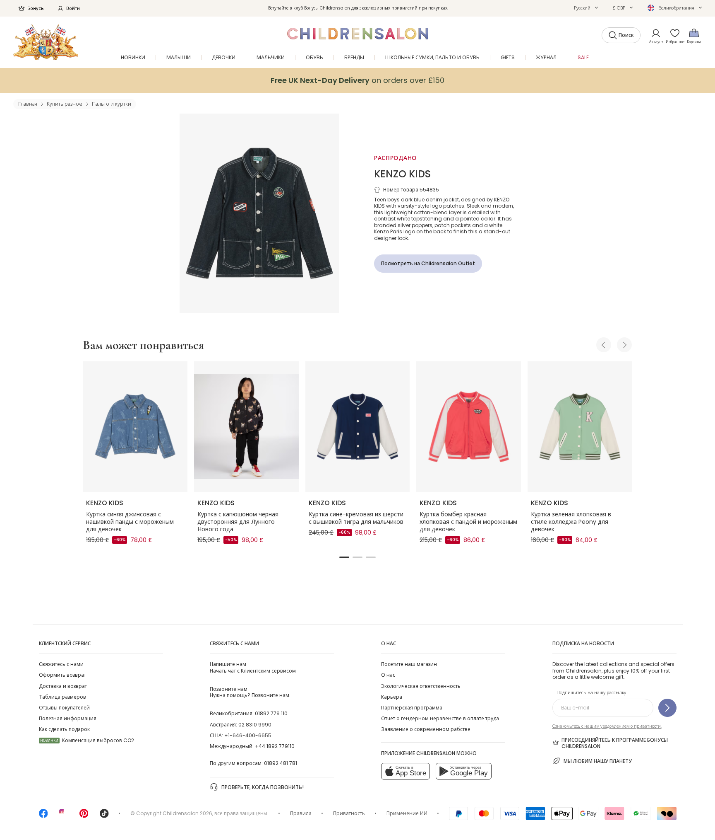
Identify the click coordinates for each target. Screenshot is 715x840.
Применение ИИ (406, 813)
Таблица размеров (62, 696)
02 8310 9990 (254, 724)
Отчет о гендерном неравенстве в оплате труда (440, 718)
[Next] (624, 344)
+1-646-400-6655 (247, 735)
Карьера (391, 696)
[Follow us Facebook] (43, 816)
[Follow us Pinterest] (84, 816)
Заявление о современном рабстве (425, 729)
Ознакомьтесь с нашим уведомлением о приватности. (607, 726)
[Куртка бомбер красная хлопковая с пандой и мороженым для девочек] (468, 426)
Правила (301, 813)
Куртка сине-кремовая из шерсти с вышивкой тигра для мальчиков (356, 518)
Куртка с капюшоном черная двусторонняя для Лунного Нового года (237, 522)
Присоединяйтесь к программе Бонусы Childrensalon (614, 743)
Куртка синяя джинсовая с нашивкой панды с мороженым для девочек (130, 522)
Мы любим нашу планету (598, 761)
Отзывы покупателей (64, 707)
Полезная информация (67, 718)
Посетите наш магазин (409, 664)
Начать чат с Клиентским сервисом (253, 667)
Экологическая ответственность (421, 686)
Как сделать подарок (64, 729)
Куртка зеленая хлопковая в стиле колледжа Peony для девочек (571, 522)
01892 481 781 (280, 763)
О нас (388, 674)
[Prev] (603, 344)
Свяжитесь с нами (61, 664)
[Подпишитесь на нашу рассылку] (667, 708)
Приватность (349, 813)
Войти (73, 8)
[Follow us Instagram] (63, 816)
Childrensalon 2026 (187, 813)
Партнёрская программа (411, 707)
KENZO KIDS (402, 174)
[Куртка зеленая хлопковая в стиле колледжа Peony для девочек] (580, 426)
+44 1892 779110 (275, 746)
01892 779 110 (271, 713)
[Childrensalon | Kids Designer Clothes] (45, 42)
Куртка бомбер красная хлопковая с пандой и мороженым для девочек (468, 522)
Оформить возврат (62, 674)
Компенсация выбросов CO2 (87, 740)
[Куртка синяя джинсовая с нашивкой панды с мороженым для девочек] (135, 426)
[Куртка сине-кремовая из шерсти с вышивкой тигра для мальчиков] (357, 426)
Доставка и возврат (63, 686)
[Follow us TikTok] (104, 816)
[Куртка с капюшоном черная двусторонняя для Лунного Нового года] (246, 426)
